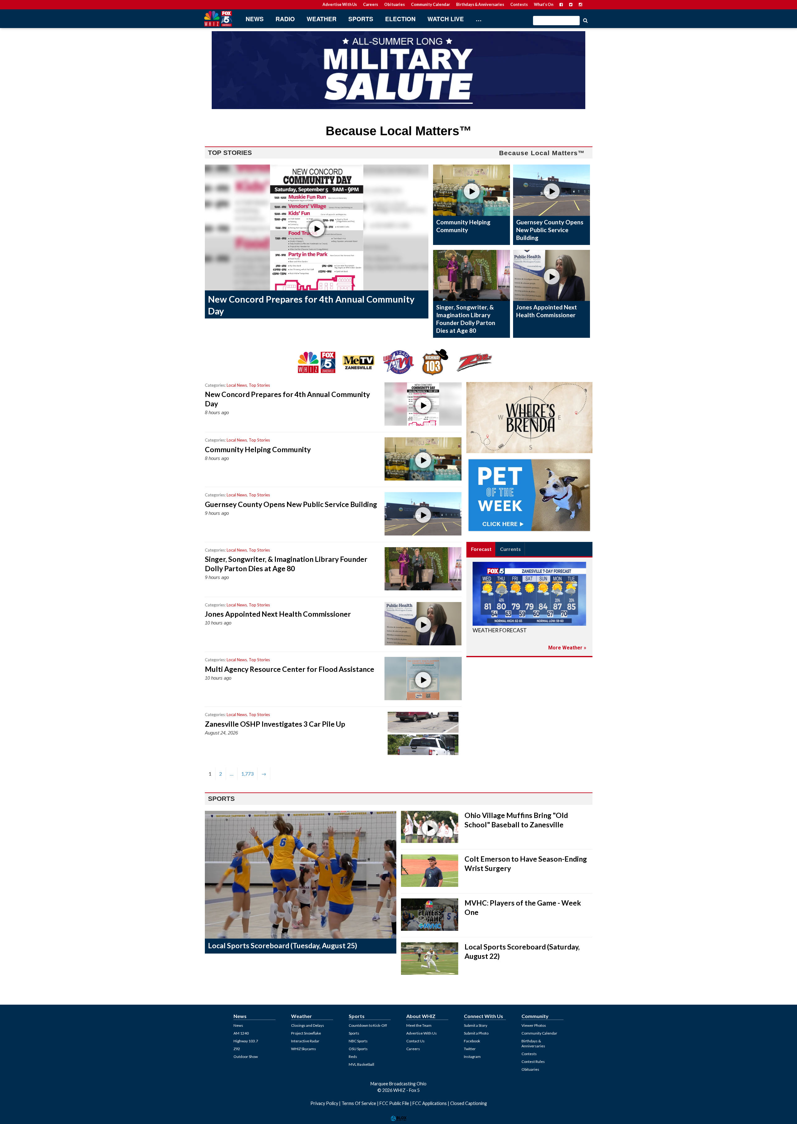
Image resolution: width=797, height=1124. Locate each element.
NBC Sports (358, 1041)
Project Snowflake (306, 1033)
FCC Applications (430, 1103)
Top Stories (259, 385)
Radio (285, 19)
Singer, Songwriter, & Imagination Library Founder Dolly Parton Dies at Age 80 (465, 319)
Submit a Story (475, 1025)
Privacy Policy (324, 1103)
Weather (322, 19)
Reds (353, 1056)
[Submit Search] (585, 20)
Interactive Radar (305, 1041)
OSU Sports (358, 1048)
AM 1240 (241, 1033)
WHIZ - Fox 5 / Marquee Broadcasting (217, 18)
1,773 (247, 774)
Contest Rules (533, 1061)
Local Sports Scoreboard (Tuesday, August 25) (282, 945)
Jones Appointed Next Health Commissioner (546, 311)
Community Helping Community (463, 225)
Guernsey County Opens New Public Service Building (549, 229)
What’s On (543, 4)
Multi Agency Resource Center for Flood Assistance (289, 669)
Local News (237, 385)
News (255, 19)
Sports (360, 19)
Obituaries (394, 4)
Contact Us (415, 1041)
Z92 (236, 1048)
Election (400, 19)
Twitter (470, 1048)
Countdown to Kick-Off (368, 1025)
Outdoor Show (245, 1056)
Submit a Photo (476, 1033)
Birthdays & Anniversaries (480, 4)
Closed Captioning (468, 1103)
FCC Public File (394, 1103)
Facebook (472, 1041)
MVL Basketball (361, 1064)
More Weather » (567, 648)
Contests (519, 4)
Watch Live (445, 19)
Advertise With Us (340, 4)
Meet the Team (419, 1025)
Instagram (472, 1056)
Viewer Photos (533, 1025)
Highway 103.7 (245, 1041)
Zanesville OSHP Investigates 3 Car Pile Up (275, 724)
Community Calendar (430, 4)
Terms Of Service (359, 1103)
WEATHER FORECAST (500, 630)
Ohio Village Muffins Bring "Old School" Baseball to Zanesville (516, 820)
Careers (370, 4)
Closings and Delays (307, 1025)
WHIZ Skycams (303, 1048)
